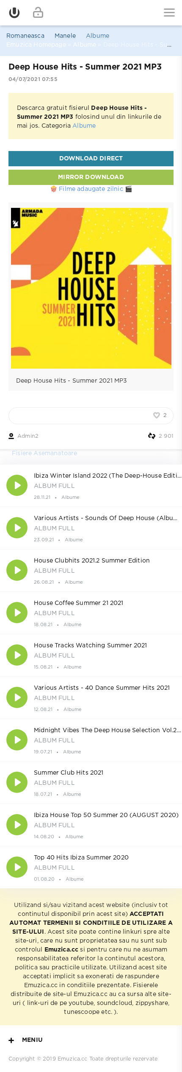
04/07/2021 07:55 (33, 79)
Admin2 (28, 436)
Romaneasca (25, 36)
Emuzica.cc (73, 1059)
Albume (97, 36)
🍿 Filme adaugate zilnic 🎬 (91, 189)
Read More (91, 485)
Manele (65, 36)
